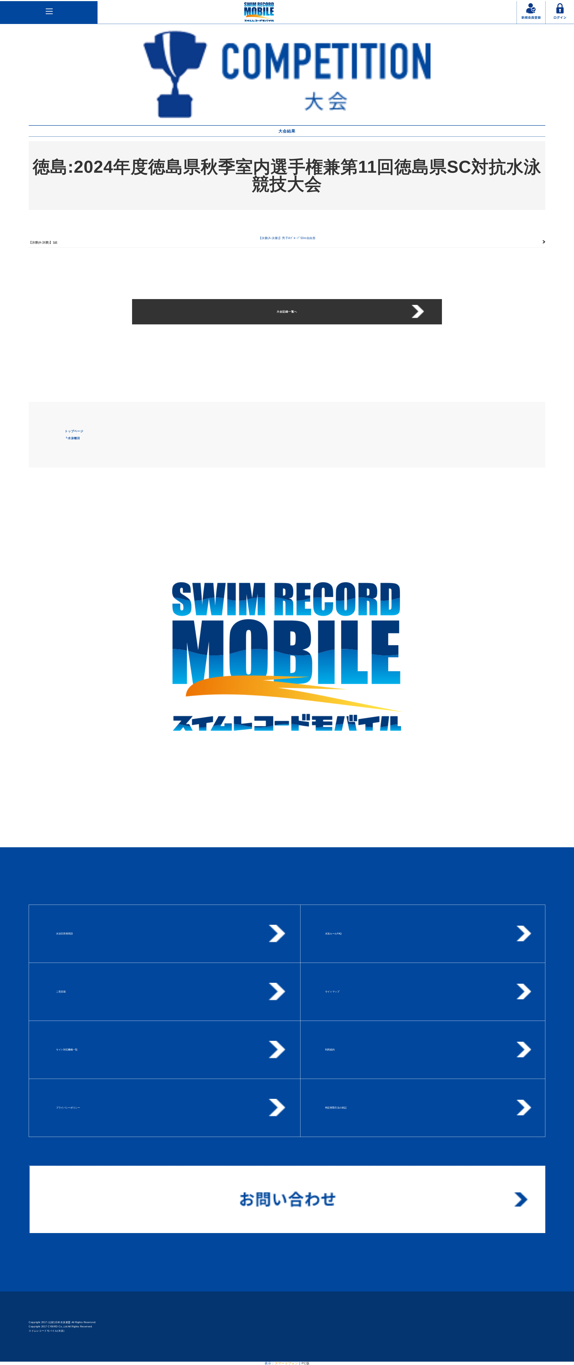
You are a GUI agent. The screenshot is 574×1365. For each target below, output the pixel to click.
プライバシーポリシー (68, 1107)
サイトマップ (332, 991)
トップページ (74, 431)
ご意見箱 (61, 991)
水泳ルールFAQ (333, 933)
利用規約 (330, 1049)
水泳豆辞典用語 (64, 933)
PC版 (306, 1363)
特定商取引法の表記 (336, 1107)
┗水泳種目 (72, 438)
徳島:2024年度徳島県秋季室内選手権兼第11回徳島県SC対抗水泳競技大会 (287, 175)
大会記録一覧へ (287, 311)
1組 (43, 242)
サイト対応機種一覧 (67, 1049)
